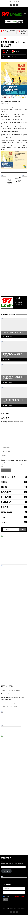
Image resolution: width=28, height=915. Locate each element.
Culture (3, 38)
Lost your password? (20, 896)
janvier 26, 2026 (8, 336)
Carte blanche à (13, 477)
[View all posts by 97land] (13, 51)
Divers (13, 487)
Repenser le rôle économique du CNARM (11, 690)
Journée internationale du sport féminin (10, 703)
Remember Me (7, 896)
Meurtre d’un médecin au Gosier (10, 31)
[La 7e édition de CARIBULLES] (14, 79)
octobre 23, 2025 (8, 405)
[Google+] (14, 5)
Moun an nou (13, 502)
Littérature (13, 497)
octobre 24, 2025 (8, 382)
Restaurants (13, 512)
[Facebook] (11, 5)
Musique (13, 507)
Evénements (13, 492)
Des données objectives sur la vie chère (10, 693)
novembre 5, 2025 (9, 359)
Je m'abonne (6, 871)
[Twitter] (17, 5)
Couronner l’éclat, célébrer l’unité (9, 706)
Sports (13, 522)
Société (13, 517)
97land (17, 51)
